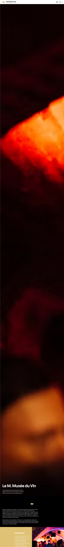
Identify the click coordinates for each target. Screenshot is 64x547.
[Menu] (57, 2)
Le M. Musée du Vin (11, 1)
